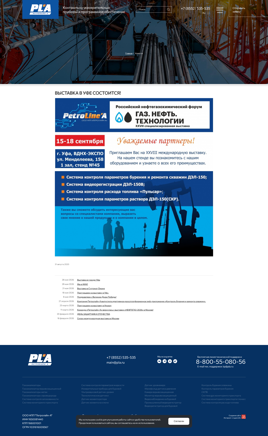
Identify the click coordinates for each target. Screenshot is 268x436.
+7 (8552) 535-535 (195, 8)
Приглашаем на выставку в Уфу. (93, 292)
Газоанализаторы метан (34, 392)
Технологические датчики (95, 395)
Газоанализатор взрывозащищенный (41, 388)
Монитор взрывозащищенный (160, 395)
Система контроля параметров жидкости (102, 385)
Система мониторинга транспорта (40, 402)
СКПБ (205, 392)
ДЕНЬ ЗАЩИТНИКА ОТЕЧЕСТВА (93, 314)
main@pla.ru (116, 362)
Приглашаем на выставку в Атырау (94, 305)
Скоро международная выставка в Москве (98, 318)
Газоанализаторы (31, 385)
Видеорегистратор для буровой (161, 405)
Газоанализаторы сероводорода (39, 395)
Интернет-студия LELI (232, 418)
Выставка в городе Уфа (88, 280)
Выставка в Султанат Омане (91, 288)
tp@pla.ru (228, 366)
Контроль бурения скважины (217, 385)
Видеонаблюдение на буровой (160, 399)
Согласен (179, 421)
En (208, 12)
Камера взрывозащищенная (159, 392)
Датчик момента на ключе (95, 402)
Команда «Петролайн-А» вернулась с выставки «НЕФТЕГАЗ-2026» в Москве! (115, 310)
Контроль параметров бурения (217, 388)
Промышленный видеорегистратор (163, 402)
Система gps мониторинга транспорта (221, 395)
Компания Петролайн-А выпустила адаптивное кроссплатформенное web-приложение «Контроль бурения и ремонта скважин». (141, 301)
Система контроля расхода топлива (220, 402)
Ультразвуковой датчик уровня (97, 392)
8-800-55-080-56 (221, 361)
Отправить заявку (239, 9)
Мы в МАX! (82, 284)
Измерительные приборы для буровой (101, 388)
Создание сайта (235, 415)
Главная (128, 53)
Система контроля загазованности (40, 399)
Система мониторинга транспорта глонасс (224, 399)
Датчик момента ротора (94, 399)
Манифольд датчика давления (160, 388)
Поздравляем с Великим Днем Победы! (96, 297)
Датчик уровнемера (155, 385)
